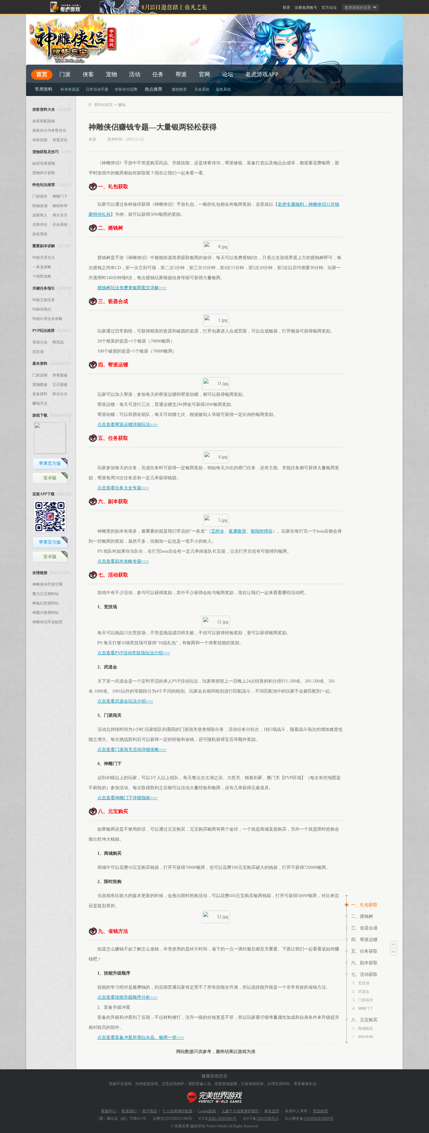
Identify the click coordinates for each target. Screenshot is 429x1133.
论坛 (227, 74)
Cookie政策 (207, 1111)
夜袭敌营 (237, 531)
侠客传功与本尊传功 (49, 130)
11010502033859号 (318, 1118)
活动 (134, 74)
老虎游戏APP (261, 74)
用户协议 (149, 1111)
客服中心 (108, 1111)
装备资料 (39, 394)
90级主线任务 (43, 300)
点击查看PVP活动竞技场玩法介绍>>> (133, 653)
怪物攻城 (39, 206)
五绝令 (217, 531)
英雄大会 (39, 342)
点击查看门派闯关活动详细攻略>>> (131, 749)
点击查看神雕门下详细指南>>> (127, 797)
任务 (158, 74)
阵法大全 (60, 394)
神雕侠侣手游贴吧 (47, 622)
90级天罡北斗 (43, 257)
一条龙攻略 (41, 267)
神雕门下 (60, 196)
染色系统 (223, 89)
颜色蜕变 (179, 89)
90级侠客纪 (41, 309)
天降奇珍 (39, 224)
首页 (41, 74)
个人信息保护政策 (177, 1111)
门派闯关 (39, 196)
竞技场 (38, 351)
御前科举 (60, 206)
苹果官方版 (50, 463)
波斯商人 (39, 215)
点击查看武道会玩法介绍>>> (125, 701)
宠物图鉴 (39, 384)
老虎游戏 (69, 7)
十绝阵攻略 (41, 276)
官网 (204, 74)
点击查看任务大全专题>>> (123, 488)
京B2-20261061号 (222, 1118)
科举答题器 (70, 89)
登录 (286, 7)
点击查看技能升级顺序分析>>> (127, 997)
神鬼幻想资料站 (45, 603)
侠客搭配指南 (43, 121)
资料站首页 (103, 105)
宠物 (111, 74)
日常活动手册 (97, 89)
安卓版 (50, 478)
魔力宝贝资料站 (45, 594)
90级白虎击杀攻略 (47, 318)
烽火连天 (60, 215)
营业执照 (320, 1111)
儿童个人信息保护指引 (240, 1111)
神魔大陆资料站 (45, 612)
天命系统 (201, 89)
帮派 (181, 74)
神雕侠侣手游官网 (47, 584)
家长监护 (272, 1111)
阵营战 (58, 342)
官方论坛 (329, 7)
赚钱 (122, 105)
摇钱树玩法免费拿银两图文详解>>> (131, 287)
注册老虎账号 (306, 7)
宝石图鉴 (60, 384)
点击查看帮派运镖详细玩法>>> (127, 424)
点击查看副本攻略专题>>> (123, 561)
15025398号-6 (267, 1118)
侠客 (88, 74)
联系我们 (129, 1111)
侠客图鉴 (60, 375)
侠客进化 (60, 140)
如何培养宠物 (43, 163)
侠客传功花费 (126, 89)
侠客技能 (39, 140)
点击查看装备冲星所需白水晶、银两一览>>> (140, 1037)
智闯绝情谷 (262, 531)
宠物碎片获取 (43, 173)
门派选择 (39, 375)
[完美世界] (214, 1097)
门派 (65, 74)
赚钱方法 (39, 403)
